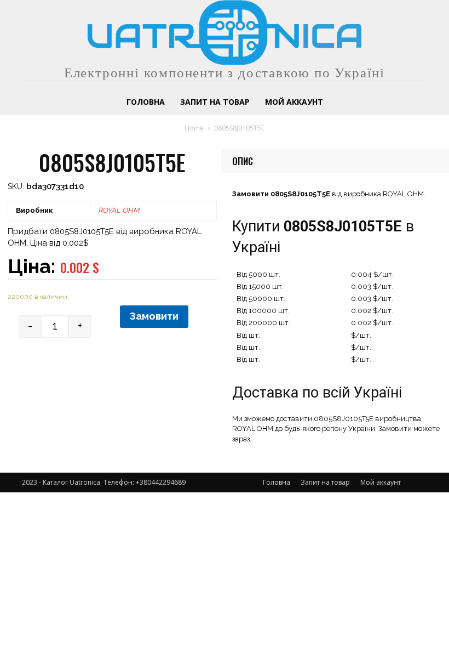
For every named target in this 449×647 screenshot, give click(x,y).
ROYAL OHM (118, 210)
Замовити (154, 316)
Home (194, 128)
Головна (276, 482)
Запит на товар (325, 482)
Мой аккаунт (380, 482)
